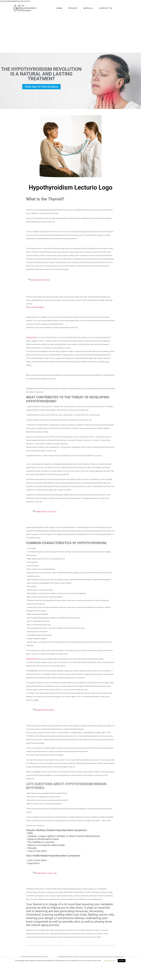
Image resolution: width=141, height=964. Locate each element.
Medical (88, 8)
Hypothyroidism (32, 337)
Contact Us (106, 8)
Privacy (73, 8)
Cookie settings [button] (109, 961)
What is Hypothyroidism (35, 307)
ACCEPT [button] (121, 960)
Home (59, 8)
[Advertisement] (70, 30)
